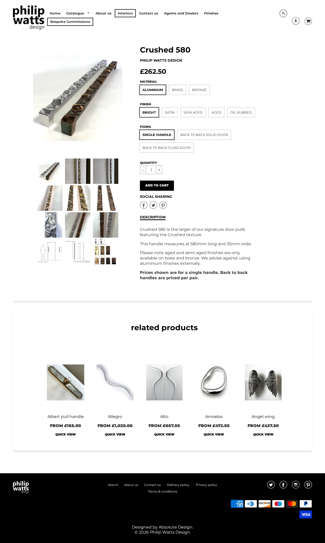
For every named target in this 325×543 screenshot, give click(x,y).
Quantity (148, 163)
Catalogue (75, 13)
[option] (77, 98)
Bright (149, 112)
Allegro (115, 416)
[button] (157, 186)
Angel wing (263, 416)
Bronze (199, 90)
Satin (170, 112)
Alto (164, 416)
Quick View (65, 434)
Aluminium (152, 90)
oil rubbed (241, 112)
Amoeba (213, 416)
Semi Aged (193, 112)
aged (216, 112)
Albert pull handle (65, 416)
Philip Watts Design (161, 60)
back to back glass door (166, 148)
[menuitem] (55, 13)
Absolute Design (175, 527)
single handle (156, 135)
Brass (177, 90)
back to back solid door (204, 135)
